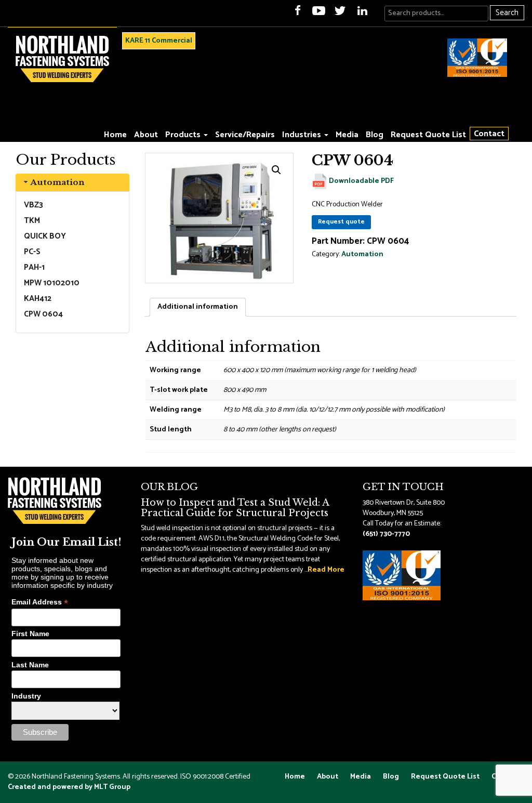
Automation (57, 182)
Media (347, 135)
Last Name (30, 665)
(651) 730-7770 (386, 534)
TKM (32, 220)
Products (184, 135)
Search (507, 12)
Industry (26, 696)
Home (115, 135)
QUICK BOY (45, 236)
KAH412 (37, 298)
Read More (326, 570)
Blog (374, 135)
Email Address (39, 602)
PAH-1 (34, 267)
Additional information (197, 307)
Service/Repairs (245, 135)
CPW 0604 (43, 314)
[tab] (72, 182)
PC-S (32, 251)
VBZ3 (33, 205)
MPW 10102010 (51, 283)
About (146, 135)
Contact (489, 133)
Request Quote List (428, 135)
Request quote (341, 222)
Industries (302, 135)
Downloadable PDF (360, 181)
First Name (30, 633)
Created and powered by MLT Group (69, 787)
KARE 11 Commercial (158, 41)
